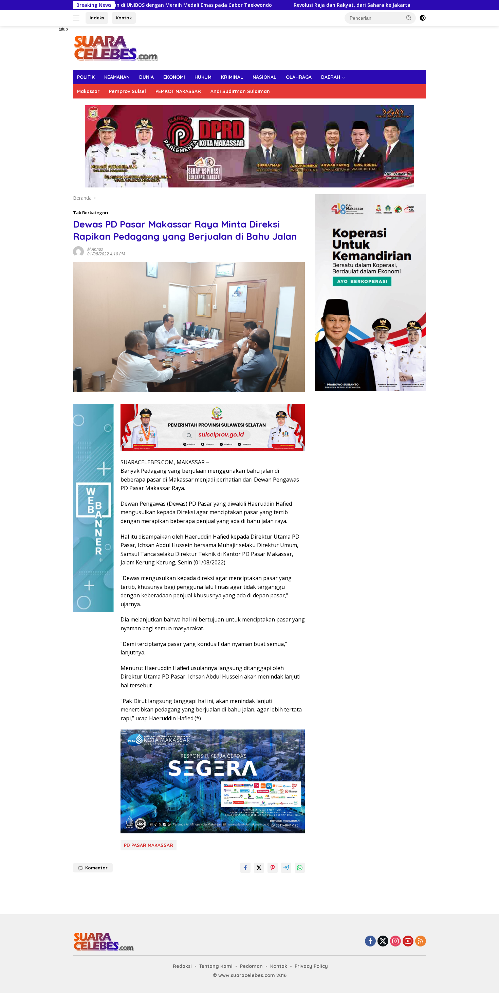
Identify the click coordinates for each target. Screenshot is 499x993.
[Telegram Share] (286, 868)
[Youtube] (408, 941)
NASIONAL (264, 77)
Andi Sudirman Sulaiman (240, 91)
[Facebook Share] (245, 868)
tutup (63, 29)
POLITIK (86, 77)
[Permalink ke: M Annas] (78, 251)
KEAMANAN (117, 77)
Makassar (88, 91)
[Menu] (77, 18)
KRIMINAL (232, 77)
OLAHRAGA (299, 77)
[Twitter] (382, 941)
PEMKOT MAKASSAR (178, 91)
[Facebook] (370, 941)
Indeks (97, 17)
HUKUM (203, 77)
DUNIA (146, 77)
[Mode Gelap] (422, 18)
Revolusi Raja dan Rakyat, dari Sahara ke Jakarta (302, 5)
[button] (409, 17)
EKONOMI (174, 77)
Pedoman (251, 966)
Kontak (124, 17)
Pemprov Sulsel (127, 91)
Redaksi (182, 966)
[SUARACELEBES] (115, 47)
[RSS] (420, 941)
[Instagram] (395, 941)
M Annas (95, 249)
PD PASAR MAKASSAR (148, 845)
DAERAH (330, 77)
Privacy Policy (311, 966)
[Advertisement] (49, 128)
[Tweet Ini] (259, 868)
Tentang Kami (216, 966)
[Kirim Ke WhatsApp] (300, 868)
